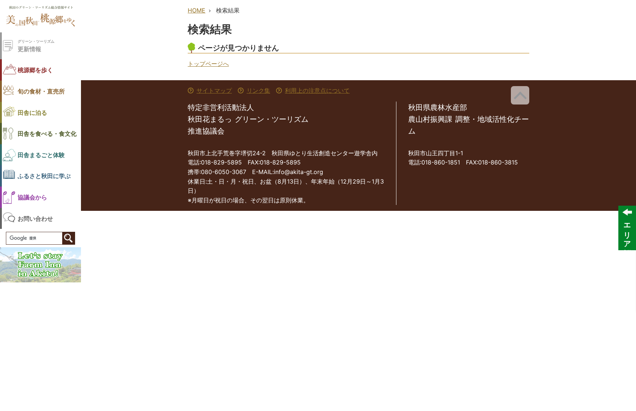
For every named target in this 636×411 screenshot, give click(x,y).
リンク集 (258, 90)
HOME (196, 10)
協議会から (32, 197)
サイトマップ (214, 90)
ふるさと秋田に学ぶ (44, 175)
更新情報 (36, 46)
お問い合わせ (35, 218)
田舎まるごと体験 (41, 154)
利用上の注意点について (317, 90)
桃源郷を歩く (35, 69)
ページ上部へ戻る (520, 95)
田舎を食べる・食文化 (47, 133)
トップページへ (208, 63)
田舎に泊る (32, 112)
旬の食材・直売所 (41, 91)
